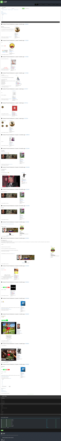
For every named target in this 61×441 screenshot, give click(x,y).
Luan (11, 58)
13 (2, 20)
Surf (1, 410)
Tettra (16, 75)
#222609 (27, 265)
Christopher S (11, 120)
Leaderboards (46, 4)
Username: (2, 8)
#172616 (26, 40)
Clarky (5, 388)
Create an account (16, 9)
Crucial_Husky (21, 151)
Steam (11, 361)
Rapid (20, 224)
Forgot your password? (4, 9)
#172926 (26, 73)
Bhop (1, 409)
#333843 (27, 343)
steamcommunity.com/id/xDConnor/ (5, 308)
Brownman (22, 300)
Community (51, 4)
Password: (13, 8)
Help (55, 4)
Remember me (27, 8)
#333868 (27, 364)
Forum (36, 4)
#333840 (27, 314)
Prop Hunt (2, 411)
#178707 (26, 88)
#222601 (27, 238)
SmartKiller (10, 136)
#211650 (27, 205)
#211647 (27, 189)
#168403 (26, 24)
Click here (8, 235)
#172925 (26, 56)
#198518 (27, 134)
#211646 (27, 167)
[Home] (3, 1)
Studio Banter (23, 172)
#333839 (27, 298)
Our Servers (40, 4)
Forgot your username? (10, 9)
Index (1, 399)
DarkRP (2, 405)
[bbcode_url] (7, 35)
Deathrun (2, 406)
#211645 (27, 148)
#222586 (27, 222)
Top (1, 430)
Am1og (10, 378)
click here (14, 253)
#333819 (27, 282)
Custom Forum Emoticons (4, 391)
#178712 (26, 102)
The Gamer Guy (11, 42)
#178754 (26, 118)
